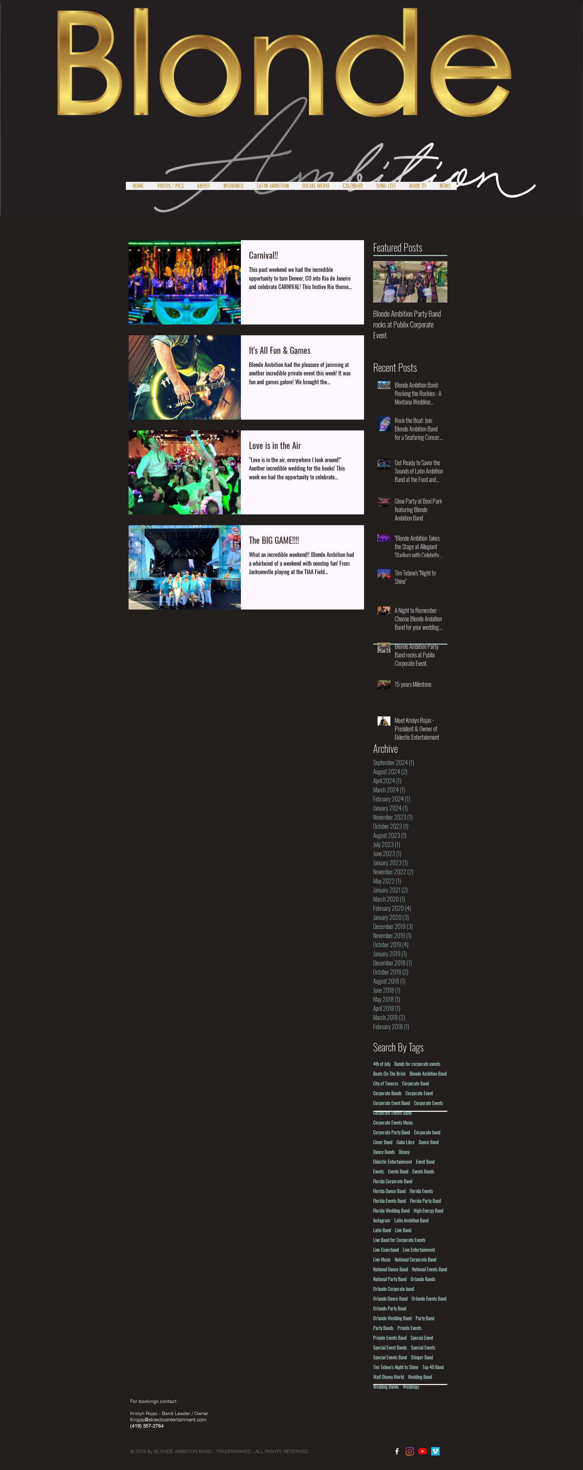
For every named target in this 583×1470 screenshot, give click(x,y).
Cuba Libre (405, 1142)
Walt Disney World (388, 1377)
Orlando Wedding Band (392, 1318)
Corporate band (427, 1132)
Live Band (403, 1230)
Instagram (381, 1220)
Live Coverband (386, 1249)
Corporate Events (428, 1103)
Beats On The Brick (389, 1073)
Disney (404, 1152)
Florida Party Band (425, 1201)
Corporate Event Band (391, 1103)
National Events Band (429, 1269)
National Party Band (390, 1279)
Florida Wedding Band (391, 1210)
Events (378, 1171)
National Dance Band (390, 1269)
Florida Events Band (389, 1201)
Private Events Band (390, 1337)
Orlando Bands (423, 1279)
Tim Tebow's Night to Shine (395, 1367)
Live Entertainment (419, 1249)
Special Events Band (390, 1357)
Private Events (409, 1328)
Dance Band (429, 1142)
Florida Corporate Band (392, 1181)
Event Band (425, 1161)
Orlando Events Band (429, 1298)
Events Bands (423, 1171)
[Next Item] (437, 282)
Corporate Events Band (392, 1112)
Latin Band (382, 1230)
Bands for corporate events (417, 1064)
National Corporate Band (415, 1259)
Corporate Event (419, 1093)
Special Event (422, 1337)
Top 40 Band (433, 1367)
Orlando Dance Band (390, 1298)
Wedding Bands (386, 1386)
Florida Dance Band (389, 1191)
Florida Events (421, 1191)
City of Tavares (385, 1083)
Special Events (423, 1347)
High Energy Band (428, 1210)
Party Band (425, 1318)
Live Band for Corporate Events (399, 1240)
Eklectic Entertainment (392, 1161)
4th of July (381, 1064)
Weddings (411, 1386)
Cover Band (382, 1142)
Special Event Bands (390, 1347)
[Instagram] (410, 1451)
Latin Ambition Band (411, 1220)
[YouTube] (422, 1451)
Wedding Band (420, 1377)
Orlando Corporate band (393, 1289)
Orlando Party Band (389, 1308)
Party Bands (383, 1328)
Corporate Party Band (391, 1132)
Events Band (398, 1171)
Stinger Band (422, 1357)
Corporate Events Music (393, 1122)
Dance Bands (384, 1152)
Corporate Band (415, 1083)
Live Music (382, 1259)
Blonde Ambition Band (428, 1073)
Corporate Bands (387, 1093)
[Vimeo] (435, 1451)
